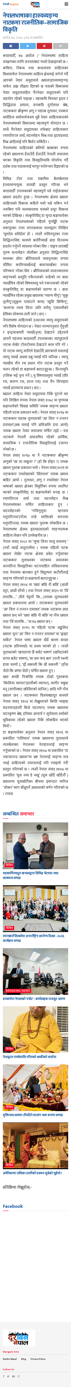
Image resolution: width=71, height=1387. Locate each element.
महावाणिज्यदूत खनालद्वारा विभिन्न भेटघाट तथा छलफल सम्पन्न (30, 876)
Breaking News (18, 991)
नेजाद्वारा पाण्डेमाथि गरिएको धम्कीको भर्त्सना (29, 1057)
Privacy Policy (38, 1359)
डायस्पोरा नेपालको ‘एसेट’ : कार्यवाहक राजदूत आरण (34, 999)
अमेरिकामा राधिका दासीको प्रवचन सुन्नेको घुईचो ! (32, 1173)
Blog (23, 1359)
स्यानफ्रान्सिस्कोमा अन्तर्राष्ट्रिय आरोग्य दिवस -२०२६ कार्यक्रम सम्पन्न (33, 938)
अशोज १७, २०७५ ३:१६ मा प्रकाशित (23, 37)
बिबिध (9, 865)
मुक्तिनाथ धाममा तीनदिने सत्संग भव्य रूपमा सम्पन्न (33, 1115)
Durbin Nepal (10, 1359)
